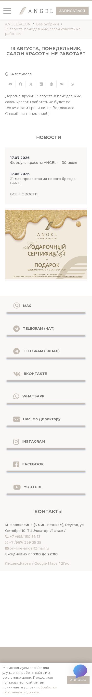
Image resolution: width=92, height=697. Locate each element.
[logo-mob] (35, 10)
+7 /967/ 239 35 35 (25, 542)
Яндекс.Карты (18, 563)
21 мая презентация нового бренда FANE (43, 181)
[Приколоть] (51, 84)
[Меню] (7, 11)
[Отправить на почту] (10, 84)
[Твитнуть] (31, 84)
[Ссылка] (46, 244)
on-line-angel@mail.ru (29, 548)
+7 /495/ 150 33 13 (25, 536)
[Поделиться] (20, 84)
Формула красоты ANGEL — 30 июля (43, 162)
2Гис (65, 563)
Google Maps (46, 563)
